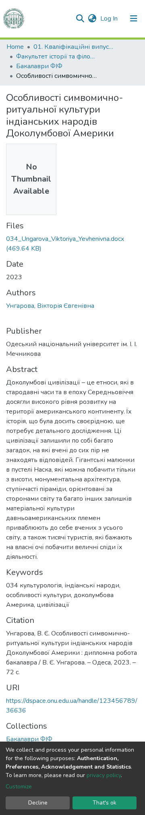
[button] (92, 18)
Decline (38, 803)
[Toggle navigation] (133, 18)
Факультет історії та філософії (56, 56)
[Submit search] (80, 18)
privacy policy (104, 775)
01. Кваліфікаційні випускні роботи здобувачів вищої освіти (73, 46)
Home (15, 46)
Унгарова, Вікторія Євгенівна (50, 305)
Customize (19, 786)
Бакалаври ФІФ (39, 66)
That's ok (104, 803)
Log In (109, 18)
